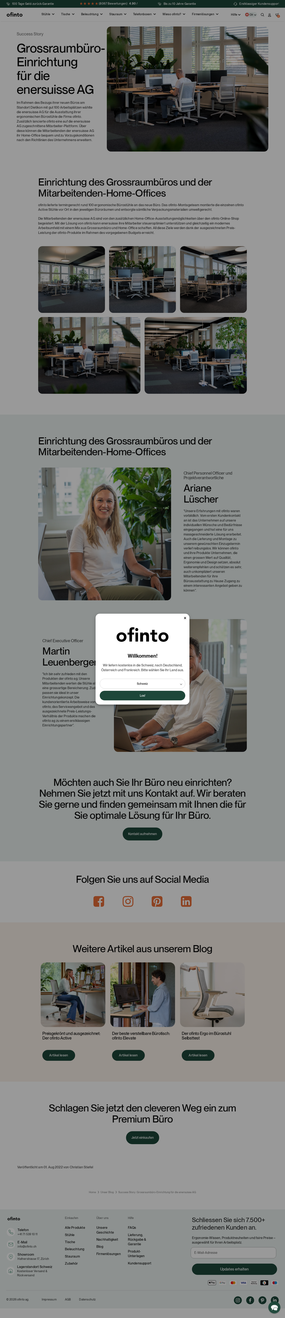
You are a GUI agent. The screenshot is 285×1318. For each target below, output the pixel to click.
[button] (142, 684)
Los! (142, 695)
